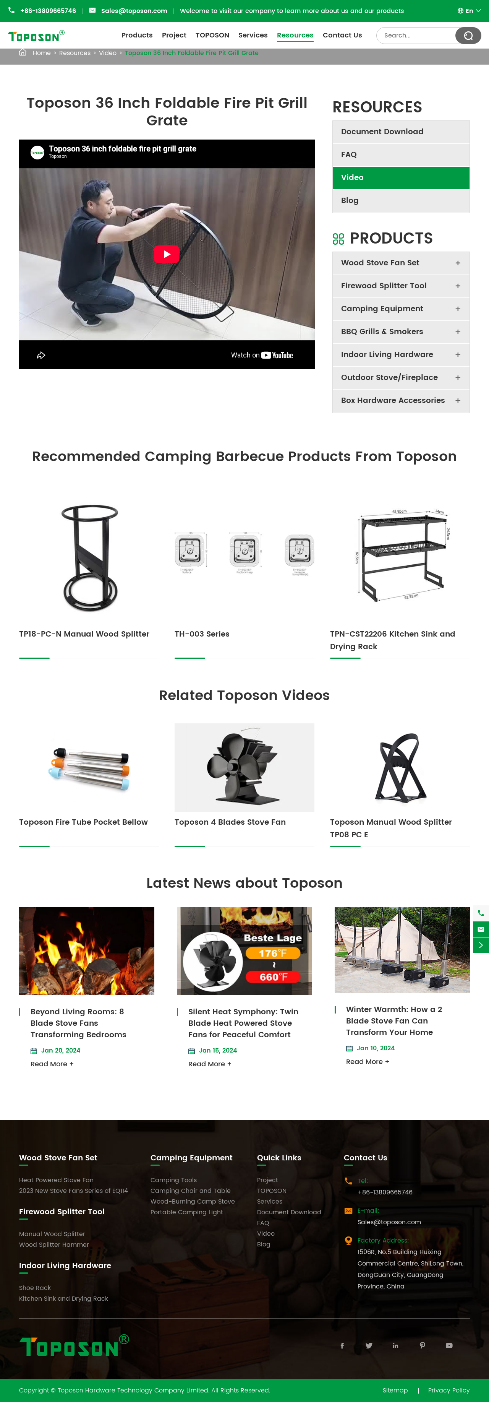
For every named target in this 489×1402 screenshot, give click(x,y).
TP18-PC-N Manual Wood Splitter (84, 634)
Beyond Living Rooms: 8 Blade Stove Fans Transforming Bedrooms (78, 1024)
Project (174, 35)
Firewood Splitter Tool (384, 286)
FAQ (349, 155)
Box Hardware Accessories (393, 401)
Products (137, 35)
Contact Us (342, 35)
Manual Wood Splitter (52, 1234)
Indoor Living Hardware (387, 355)
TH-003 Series (202, 634)
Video (108, 53)
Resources (295, 35)
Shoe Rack (35, 1288)
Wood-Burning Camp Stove (193, 1202)
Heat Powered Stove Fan (56, 1180)
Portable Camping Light (187, 1212)
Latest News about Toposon (244, 883)
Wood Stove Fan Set (380, 263)
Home (42, 53)
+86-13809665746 (48, 11)
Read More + (52, 1064)
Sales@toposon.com (134, 11)
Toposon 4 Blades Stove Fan (230, 822)
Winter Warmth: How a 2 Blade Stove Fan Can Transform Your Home (394, 1021)
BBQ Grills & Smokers (382, 332)
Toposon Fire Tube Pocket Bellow (83, 822)
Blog (350, 201)
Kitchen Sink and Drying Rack (63, 1299)
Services (253, 35)
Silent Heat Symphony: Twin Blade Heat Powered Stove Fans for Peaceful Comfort (243, 1024)
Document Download (382, 132)
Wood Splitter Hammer (54, 1245)
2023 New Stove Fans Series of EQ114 (73, 1191)
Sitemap (395, 1391)
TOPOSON (212, 35)
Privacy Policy (449, 1391)
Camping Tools (174, 1180)
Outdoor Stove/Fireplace (389, 378)
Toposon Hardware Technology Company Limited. (133, 1391)
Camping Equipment (382, 309)
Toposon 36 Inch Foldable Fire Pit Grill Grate (192, 53)
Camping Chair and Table (191, 1191)
